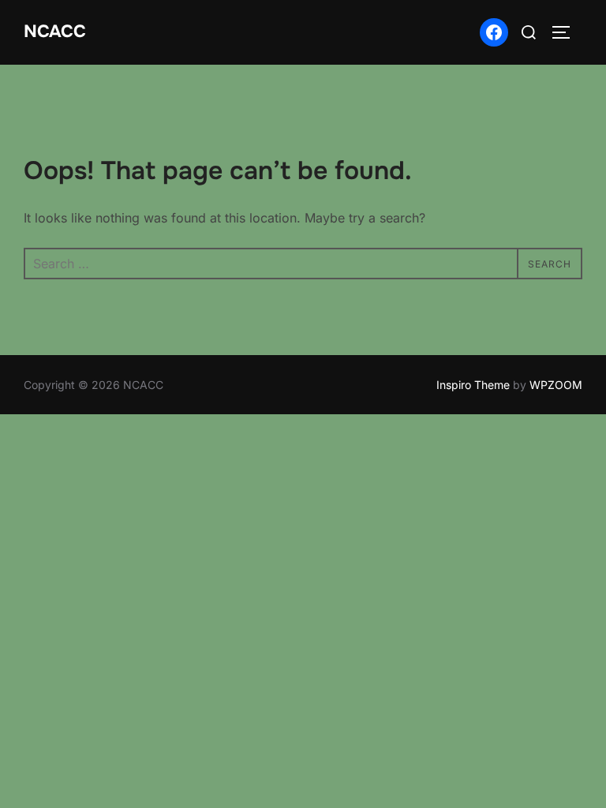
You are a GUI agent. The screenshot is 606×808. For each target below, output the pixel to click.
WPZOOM (555, 384)
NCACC (55, 32)
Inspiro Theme (473, 384)
